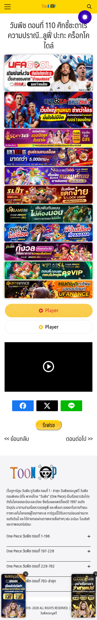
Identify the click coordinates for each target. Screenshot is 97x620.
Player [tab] (52, 310)
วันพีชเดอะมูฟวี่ (48, 613)
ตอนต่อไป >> (79, 438)
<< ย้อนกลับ (16, 438)
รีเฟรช (49, 425)
